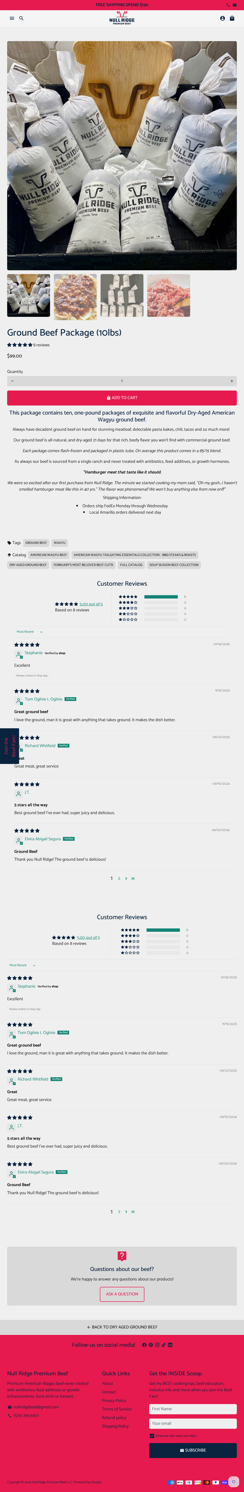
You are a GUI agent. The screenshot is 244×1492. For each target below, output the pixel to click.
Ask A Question (122, 1294)
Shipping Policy (115, 1426)
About (107, 1384)
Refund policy (114, 1418)
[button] (20, 345)
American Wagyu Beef (48, 555)
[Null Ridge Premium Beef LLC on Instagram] (157, 1345)
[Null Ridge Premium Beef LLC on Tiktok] (164, 1345)
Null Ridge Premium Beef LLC (52, 1482)
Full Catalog (131, 565)
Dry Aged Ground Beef (28, 565)
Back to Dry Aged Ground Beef (122, 1327)
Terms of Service (117, 1409)
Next (230, 156)
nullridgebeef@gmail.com (33, 1407)
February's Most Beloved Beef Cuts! (83, 565)
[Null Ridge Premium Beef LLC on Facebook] (144, 1345)
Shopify (96, 1482)
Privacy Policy (114, 1401)
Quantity (15, 372)
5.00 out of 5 (91, 604)
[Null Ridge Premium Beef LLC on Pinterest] (151, 1345)
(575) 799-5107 (23, 1416)
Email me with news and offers (176, 1436)
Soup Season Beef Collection (173, 565)
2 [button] (119, 878)
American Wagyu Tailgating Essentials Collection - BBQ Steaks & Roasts (135, 555)
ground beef (36, 543)
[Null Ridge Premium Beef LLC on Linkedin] (170, 1345)
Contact (109, 1392)
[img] (27, 645)
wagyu (60, 543)
